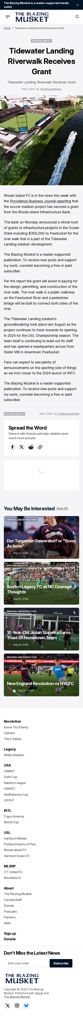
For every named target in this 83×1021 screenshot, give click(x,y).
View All (62, 508)
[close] (77, 5)
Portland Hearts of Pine (20, 844)
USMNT (9, 771)
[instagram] (17, 1005)
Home (7, 28)
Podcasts (10, 911)
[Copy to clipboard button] (40, 447)
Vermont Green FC (17, 856)
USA (7, 765)
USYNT (9, 800)
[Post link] (41, 537)
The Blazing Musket (50, 89)
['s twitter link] (8, 1005)
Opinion (9, 733)
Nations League (15, 783)
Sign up (10, 933)
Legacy (10, 749)
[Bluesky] (26, 1005)
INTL (7, 811)
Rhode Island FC (15, 850)
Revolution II (12, 878)
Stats (7, 923)
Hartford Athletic (15, 838)
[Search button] (77, 17)
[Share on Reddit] (31, 447)
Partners (9, 917)
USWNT (9, 788)
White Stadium (14, 755)
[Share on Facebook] (12, 447)
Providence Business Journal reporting (40, 201)
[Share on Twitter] (21, 447)
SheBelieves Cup (16, 794)
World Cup (11, 822)
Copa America (14, 816)
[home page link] (31, 17)
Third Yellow (12, 739)
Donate (9, 905)
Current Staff (13, 900)
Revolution (12, 721)
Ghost (39, 993)
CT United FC (13, 872)
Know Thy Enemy (16, 727)
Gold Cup (10, 777)
